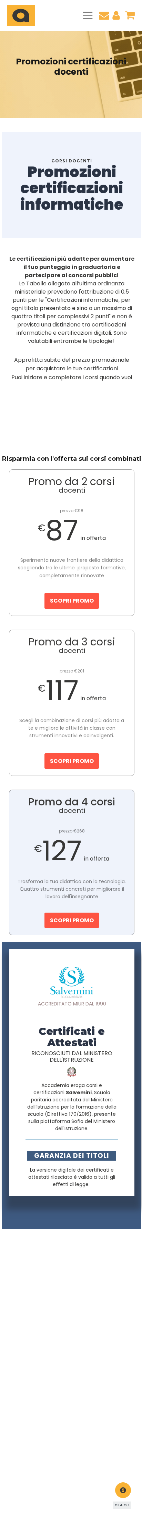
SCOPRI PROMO (72, 601)
